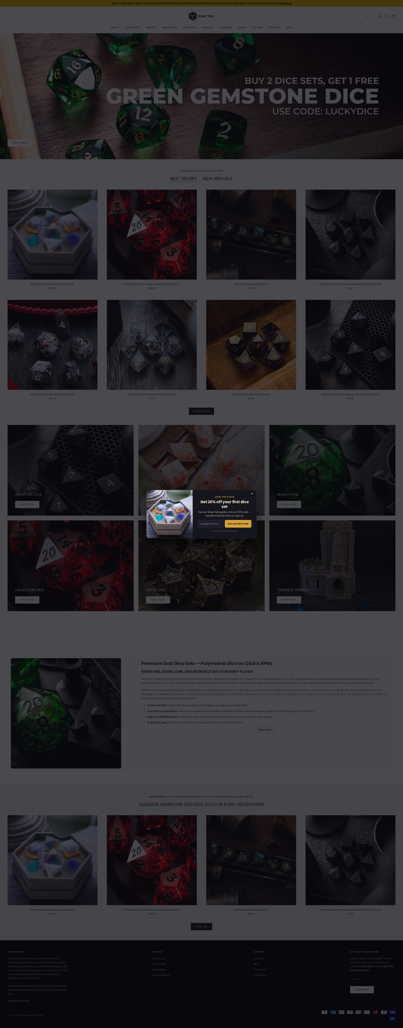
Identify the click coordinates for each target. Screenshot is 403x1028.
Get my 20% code (238, 523)
